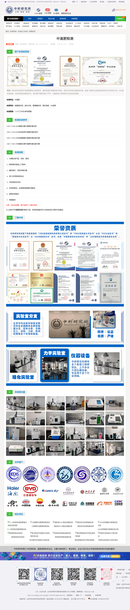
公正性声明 (93, 2)
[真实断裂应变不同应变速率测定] (85, 536)
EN (123, 580)
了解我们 (39, 19)
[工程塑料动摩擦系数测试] (40, 522)
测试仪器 (51, 19)
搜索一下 (75, 2)
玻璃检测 (35, 26)
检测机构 (69, 595)
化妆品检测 (25, 26)
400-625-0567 (121, 10)
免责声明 (98, 595)
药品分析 (43, 26)
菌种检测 (69, 26)
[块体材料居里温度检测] (61, 533)
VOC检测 (78, 23)
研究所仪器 (120, 569)
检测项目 (13, 31)
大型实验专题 (111, 2)
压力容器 (86, 26)
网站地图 (88, 595)
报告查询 (84, 2)
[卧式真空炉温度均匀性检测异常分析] (40, 536)
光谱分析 (119, 26)
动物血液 (102, 23)
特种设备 (59, 26)
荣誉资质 (63, 19)
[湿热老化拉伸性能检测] (84, 522)
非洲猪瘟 (35, 23)
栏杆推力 (112, 26)
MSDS (109, 23)
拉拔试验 (59, 23)
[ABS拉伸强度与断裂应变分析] (108, 525)
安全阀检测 (69, 23)
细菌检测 (104, 26)
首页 (29, 19)
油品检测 (26, 23)
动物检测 (86, 23)
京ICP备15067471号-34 (78, 599)
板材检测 (9, 23)
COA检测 (17, 26)
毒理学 (116, 23)
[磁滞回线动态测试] (15, 533)
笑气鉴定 (9, 26)
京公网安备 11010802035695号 (99, 599)
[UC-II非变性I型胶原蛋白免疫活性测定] (18, 525)
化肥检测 (32, 31)
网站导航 (121, 2)
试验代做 (94, 23)
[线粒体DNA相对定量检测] (62, 522)
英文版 (102, 2)
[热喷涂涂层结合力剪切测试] (108, 536)
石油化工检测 (23, 31)
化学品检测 (95, 26)
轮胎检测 (51, 23)
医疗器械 (43, 23)
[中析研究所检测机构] (18, 13)
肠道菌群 (51, 26)
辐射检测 (77, 26)
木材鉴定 (17, 23)
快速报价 (120, 19)
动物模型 (74, 19)
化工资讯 (124, 577)
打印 (71, 44)
